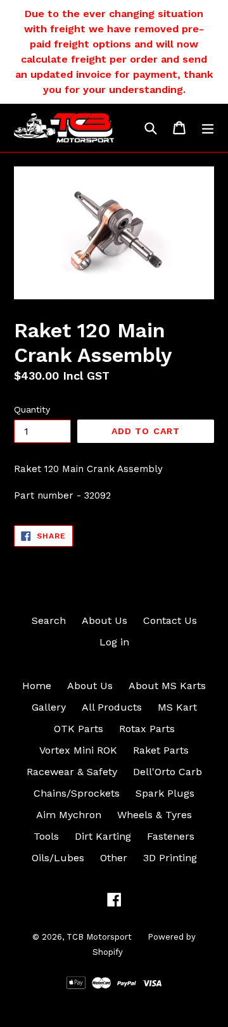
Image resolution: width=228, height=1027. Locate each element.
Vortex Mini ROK (78, 750)
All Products (112, 707)
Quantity (32, 409)
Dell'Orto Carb (167, 772)
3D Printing (170, 858)
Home (36, 686)
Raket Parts (161, 750)
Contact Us (170, 620)
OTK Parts (78, 729)
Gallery (49, 707)
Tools (46, 836)
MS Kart (177, 707)
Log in (114, 642)
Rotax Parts (147, 729)
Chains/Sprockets (77, 793)
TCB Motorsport (99, 937)
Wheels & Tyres (154, 815)
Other (113, 858)
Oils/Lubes (58, 858)
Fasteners (170, 836)
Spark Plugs (165, 793)
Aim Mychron (68, 815)
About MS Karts (167, 686)
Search (49, 620)
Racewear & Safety (72, 772)
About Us (104, 620)
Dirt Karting (103, 836)
